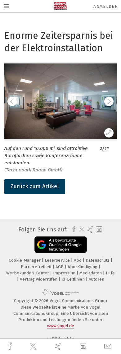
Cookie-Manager (25, 260)
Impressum (65, 273)
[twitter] (34, 346)
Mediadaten (91, 273)
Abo (78, 260)
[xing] (59, 346)
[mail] (108, 346)
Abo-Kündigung (83, 266)
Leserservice (58, 260)
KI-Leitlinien (73, 279)
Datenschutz (98, 260)
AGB (60, 266)
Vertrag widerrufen (39, 279)
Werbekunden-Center (28, 273)
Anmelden (105, 6)
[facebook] (10, 346)
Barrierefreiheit (37, 266)
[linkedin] (83, 346)
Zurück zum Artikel (35, 186)
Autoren (96, 279)
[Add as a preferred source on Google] (60, 244)
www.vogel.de (60, 325)
